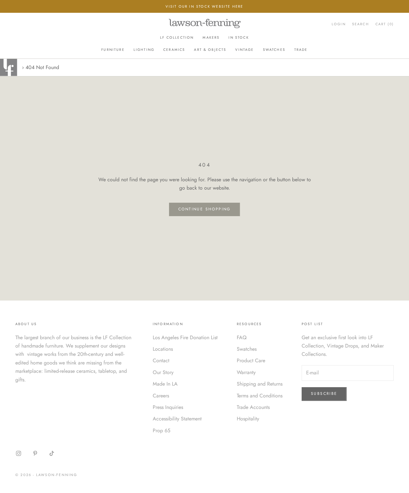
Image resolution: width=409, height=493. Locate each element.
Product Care (251, 360)
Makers (211, 37)
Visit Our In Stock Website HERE (204, 6)
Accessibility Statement (177, 418)
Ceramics (174, 49)
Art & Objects (210, 49)
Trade (301, 49)
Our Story (163, 372)
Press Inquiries (168, 407)
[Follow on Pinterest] (35, 453)
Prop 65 (161, 430)
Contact (161, 360)
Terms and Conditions (259, 395)
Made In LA (165, 383)
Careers (161, 395)
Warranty (246, 372)
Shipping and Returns (259, 383)
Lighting (144, 49)
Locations (163, 349)
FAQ (242, 337)
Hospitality (248, 418)
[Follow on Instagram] (18, 453)
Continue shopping (204, 209)
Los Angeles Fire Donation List (185, 337)
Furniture (112, 49)
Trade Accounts (253, 407)
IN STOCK (238, 37)
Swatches (274, 49)
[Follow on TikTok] (52, 453)
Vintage (244, 49)
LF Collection (177, 37)
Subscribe (324, 393)
